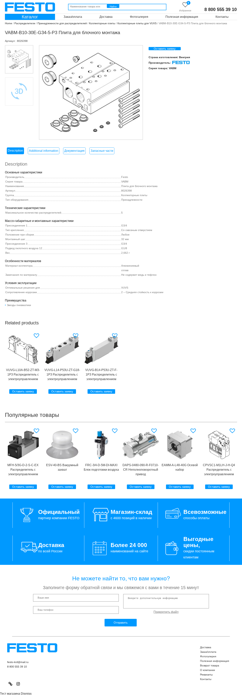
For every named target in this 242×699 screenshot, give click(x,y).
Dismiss (26, 693)
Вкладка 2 (19, 91)
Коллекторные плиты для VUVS (137, 23)
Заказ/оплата (73, 16)
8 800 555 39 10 (220, 9)
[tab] (15, 150)
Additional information (43, 150)
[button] (37, 335)
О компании (207, 670)
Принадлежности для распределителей (62, 23)
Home (8, 23)
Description (15, 150)
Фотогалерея (139, 16)
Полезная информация (181, 16)
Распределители (24, 23)
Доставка (105, 16)
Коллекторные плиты (102, 23)
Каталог (30, 17)
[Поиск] (113, 6)
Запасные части (102, 150)
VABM (172, 68)
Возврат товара (209, 665)
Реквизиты (206, 674)
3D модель (19, 112)
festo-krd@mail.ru (18, 662)
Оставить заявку (165, 48)
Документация (74, 150)
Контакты (222, 16)
